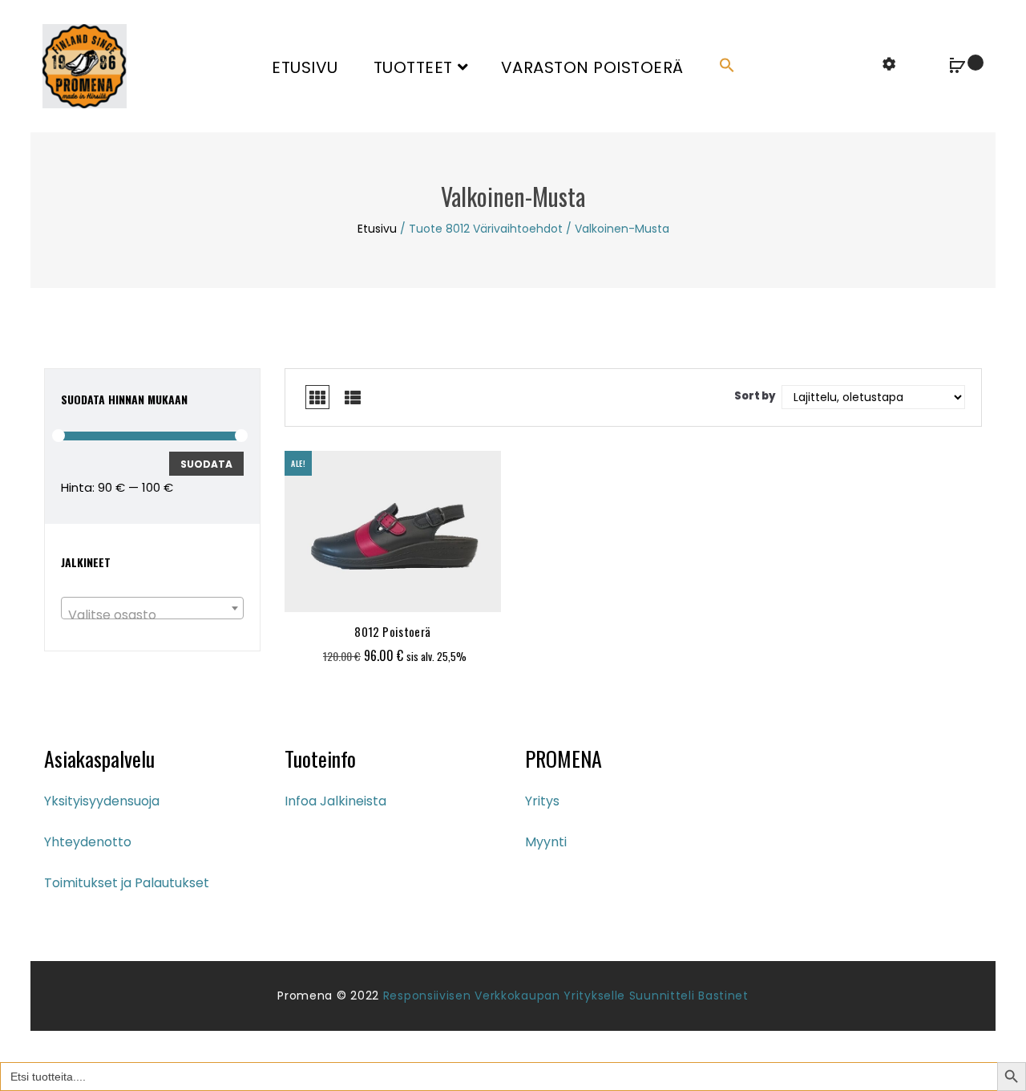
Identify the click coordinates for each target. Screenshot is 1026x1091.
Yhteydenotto (87, 842)
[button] (727, 66)
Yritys (542, 801)
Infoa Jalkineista (335, 801)
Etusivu (305, 67)
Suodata (206, 464)
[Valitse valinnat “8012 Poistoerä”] (351, 592)
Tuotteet (413, 67)
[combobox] (152, 608)
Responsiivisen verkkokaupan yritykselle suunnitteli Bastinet (566, 996)
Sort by (755, 396)
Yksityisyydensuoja (102, 801)
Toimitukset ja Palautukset (126, 883)
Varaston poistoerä (592, 67)
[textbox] (152, 615)
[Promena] (84, 65)
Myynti (546, 842)
